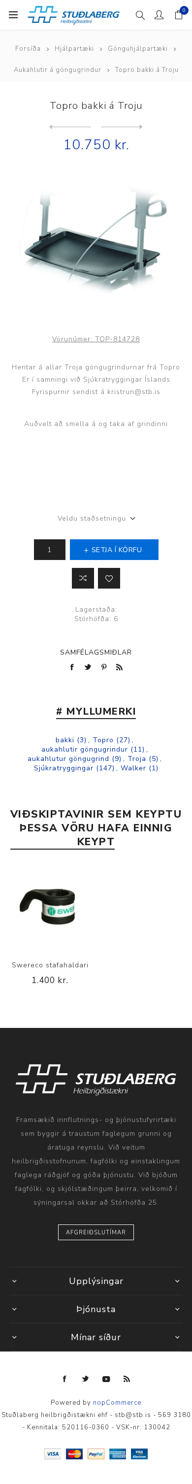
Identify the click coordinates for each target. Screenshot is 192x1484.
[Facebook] (65, 1379)
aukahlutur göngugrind (68, 758)
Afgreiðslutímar (96, 1232)
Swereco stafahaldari (50, 965)
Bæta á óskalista (109, 578)
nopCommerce (117, 1402)
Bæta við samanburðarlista (83, 578)
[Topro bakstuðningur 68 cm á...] (122, 127)
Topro (103, 740)
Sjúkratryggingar (64, 768)
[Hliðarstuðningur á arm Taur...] (70, 127)
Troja (137, 758)
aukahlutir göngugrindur (84, 749)
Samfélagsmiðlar (96, 652)
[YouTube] (106, 1379)
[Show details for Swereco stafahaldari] (50, 908)
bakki (65, 740)
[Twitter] (86, 1379)
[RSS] (127, 1379)
